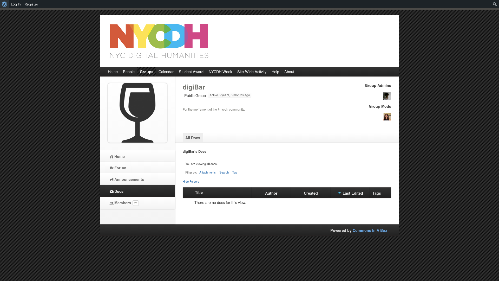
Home (119, 156)
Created (311, 193)
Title (199, 192)
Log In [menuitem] (16, 4)
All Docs (192, 137)
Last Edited (353, 193)
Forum (120, 167)
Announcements (129, 179)
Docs (118, 191)
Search (224, 172)
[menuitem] (4, 4)
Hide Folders (191, 181)
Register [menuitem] (31, 4)
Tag (234, 172)
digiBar (194, 87)
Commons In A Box (370, 230)
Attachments (207, 172)
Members (125, 202)
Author (271, 193)
